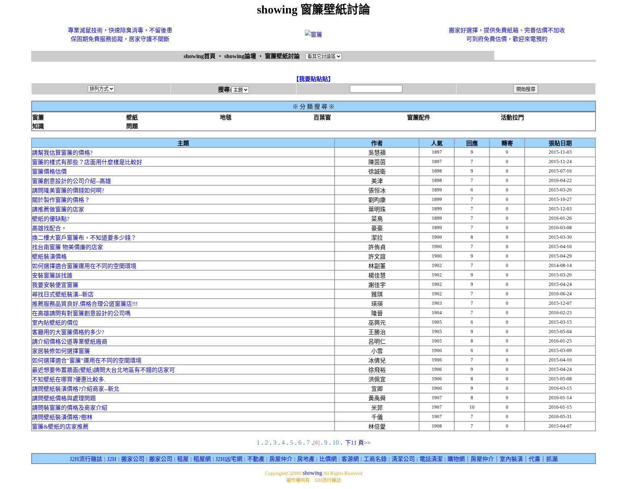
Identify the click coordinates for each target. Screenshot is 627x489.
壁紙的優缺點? (50, 219)
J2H (111, 459)
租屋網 (202, 459)
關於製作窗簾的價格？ (61, 200)
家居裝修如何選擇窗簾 (61, 351)
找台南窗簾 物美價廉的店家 (67, 247)
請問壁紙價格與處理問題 (64, 398)
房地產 (306, 459)
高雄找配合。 (49, 228)
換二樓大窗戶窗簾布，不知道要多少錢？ (84, 238)
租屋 (183, 459)
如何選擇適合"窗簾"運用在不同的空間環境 (87, 360)
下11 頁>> (357, 443)
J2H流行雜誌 (86, 459)
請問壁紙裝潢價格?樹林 (62, 417)
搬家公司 (132, 459)
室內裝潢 (511, 459)
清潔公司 (403, 459)
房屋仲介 (280, 459)
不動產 (256, 459)
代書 (534, 459)
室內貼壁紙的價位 (55, 323)
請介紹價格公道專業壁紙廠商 (69, 342)
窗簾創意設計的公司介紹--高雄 (71, 181)
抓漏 (552, 459)
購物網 (456, 459)
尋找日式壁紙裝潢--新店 (63, 294)
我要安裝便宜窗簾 (55, 285)
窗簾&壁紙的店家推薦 (60, 427)
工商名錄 (375, 459)
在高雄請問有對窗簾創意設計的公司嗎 (81, 313)
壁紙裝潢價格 (49, 257)
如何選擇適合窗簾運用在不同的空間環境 (84, 266)
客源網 (350, 459)
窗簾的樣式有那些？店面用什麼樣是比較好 (87, 162)
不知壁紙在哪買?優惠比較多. (69, 379)
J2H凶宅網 (229, 459)
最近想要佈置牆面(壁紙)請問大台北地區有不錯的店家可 (103, 370)
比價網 (328, 459)
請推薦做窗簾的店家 (58, 209)
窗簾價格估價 (49, 172)
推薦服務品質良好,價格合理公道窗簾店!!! (85, 304)
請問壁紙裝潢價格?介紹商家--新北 (75, 389)
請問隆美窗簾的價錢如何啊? (68, 190)
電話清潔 (431, 459)
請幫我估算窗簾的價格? (62, 153)
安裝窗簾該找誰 (52, 275)
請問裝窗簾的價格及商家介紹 (69, 408)
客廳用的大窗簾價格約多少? (68, 332)
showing (312, 473)
